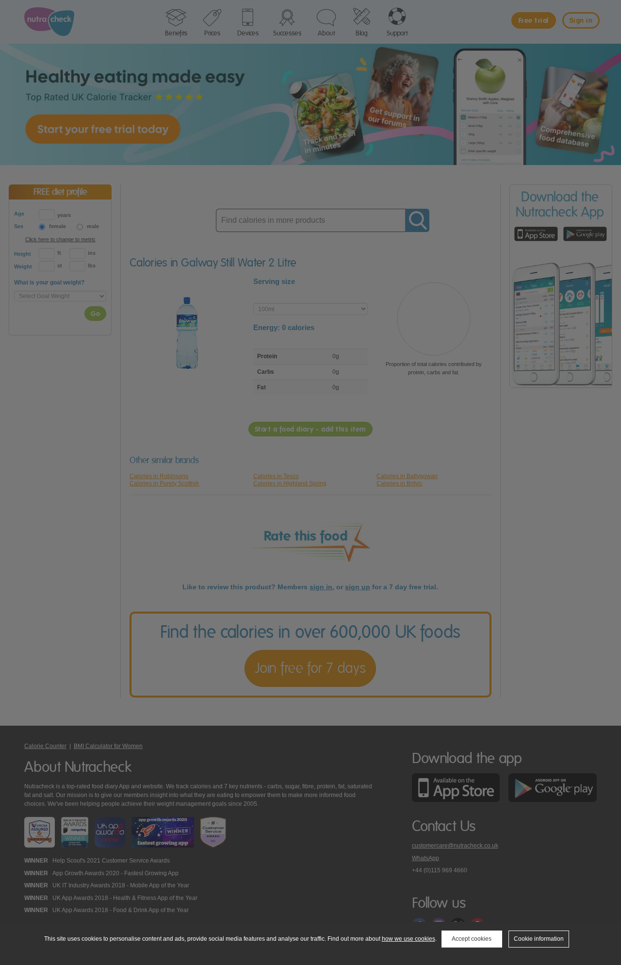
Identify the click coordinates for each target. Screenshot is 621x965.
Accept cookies (471, 938)
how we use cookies (408, 938)
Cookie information (539, 938)
